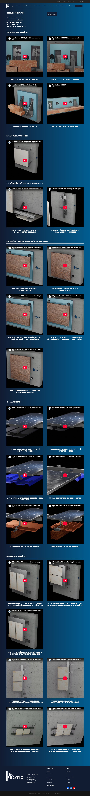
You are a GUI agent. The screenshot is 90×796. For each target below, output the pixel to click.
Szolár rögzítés (12, 24)
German (68, 782)
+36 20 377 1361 (33, 776)
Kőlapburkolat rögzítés (14, 20)
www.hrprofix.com (31, 782)
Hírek (68, 768)
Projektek (69, 771)
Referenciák (49, 782)
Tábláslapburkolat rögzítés (16, 26)
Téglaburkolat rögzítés (14, 18)
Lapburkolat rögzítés (14, 22)
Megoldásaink (50, 768)
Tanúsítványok (70, 774)
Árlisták (48, 771)
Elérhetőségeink (50, 785)
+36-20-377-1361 (61, 1)
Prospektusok (50, 774)
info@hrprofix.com (70, 1)
